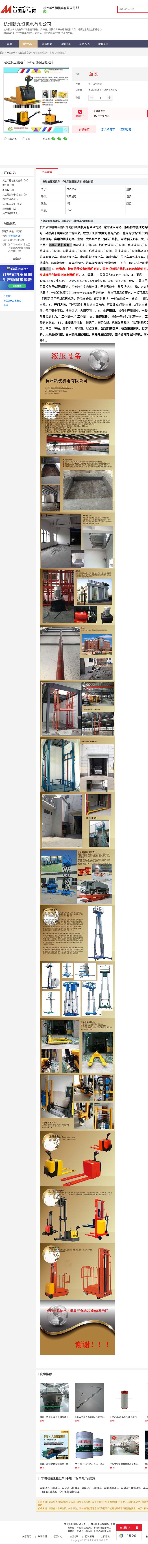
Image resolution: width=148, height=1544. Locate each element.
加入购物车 (108, 129)
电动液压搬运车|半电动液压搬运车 (94, 1527)
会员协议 (105, 1536)
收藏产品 (12, 138)
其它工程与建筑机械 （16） (16, 180)
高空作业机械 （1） (12, 199)
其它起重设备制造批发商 (103, 1524)
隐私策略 (89, 1536)
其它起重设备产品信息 (75, 1524)
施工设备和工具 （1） (13, 213)
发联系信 (84, 129)
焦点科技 (93, 1540)
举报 (27, 138)
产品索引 (8, 296)
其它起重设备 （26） (13, 204)
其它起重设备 (24, 52)
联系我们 (42, 1536)
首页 (2, 52)
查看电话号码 (14, 235)
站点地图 (73, 1536)
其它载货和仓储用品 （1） (15, 194)
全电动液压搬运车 (92, 1488)
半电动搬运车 (111, 1488)
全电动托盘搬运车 (69, 1491)
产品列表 (11, 52)
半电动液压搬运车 (50, 1488)
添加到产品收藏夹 (12, 300)
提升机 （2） (9, 185)
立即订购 (125, 129)
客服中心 (58, 1536)
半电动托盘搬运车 (131, 1488)
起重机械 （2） (10, 208)
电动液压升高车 (48, 1491)
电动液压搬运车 (71, 1488)
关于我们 (26, 1536)
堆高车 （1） (9, 189)
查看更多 (17, 258)
